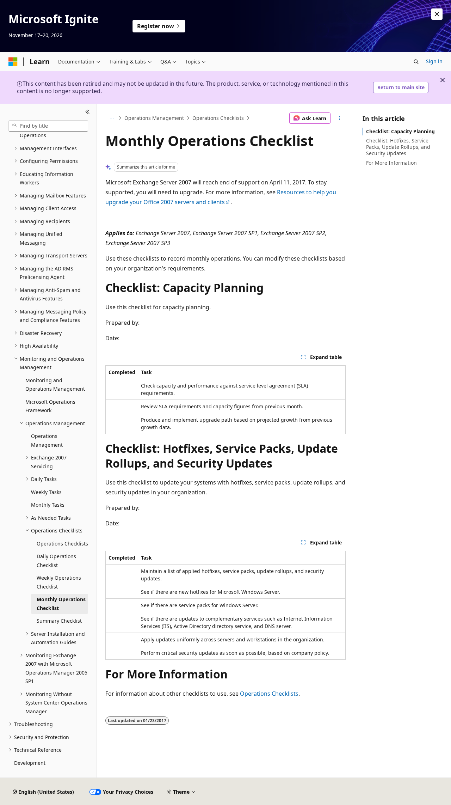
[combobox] (48, 126)
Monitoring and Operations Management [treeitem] (55, 384)
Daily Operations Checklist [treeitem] (56, 560)
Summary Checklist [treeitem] (59, 620)
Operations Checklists (218, 118)
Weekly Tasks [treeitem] (46, 492)
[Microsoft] (13, 61)
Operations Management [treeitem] (47, 440)
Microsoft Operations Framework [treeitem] (50, 406)
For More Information (391, 162)
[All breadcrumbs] (111, 118)
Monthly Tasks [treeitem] (47, 504)
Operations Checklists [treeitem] (62, 543)
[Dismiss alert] (437, 14)
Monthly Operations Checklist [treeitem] (61, 603)
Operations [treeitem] (33, 135)
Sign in (434, 61)
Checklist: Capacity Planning (400, 131)
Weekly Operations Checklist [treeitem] (59, 582)
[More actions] (339, 118)
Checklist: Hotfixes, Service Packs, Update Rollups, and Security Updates (398, 147)
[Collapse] (87, 112)
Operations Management (154, 118)
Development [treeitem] (29, 763)
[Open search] (416, 61)
